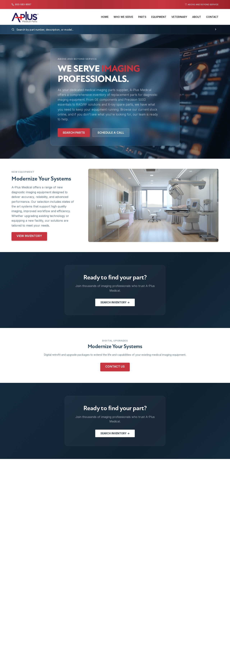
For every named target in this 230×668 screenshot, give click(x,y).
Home (105, 16)
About (196, 16)
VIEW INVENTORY (29, 236)
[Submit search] (215, 29)
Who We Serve (123, 16)
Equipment (158, 16)
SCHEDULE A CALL (111, 132)
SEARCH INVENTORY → (115, 302)
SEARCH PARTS (74, 132)
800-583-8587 (23, 4)
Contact (212, 16)
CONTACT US (115, 366)
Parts (142, 16)
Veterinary (179, 16)
